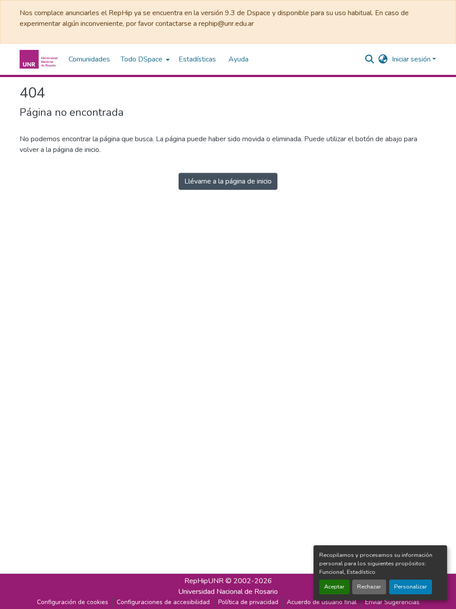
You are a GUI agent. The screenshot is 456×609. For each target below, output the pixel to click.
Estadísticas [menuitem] (197, 59)
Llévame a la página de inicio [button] (228, 181)
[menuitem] (144, 59)
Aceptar (334, 587)
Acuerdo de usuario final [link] (322, 602)
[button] (40, 59)
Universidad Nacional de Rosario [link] (228, 592)
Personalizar (410, 587)
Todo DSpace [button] (142, 59)
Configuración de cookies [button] (72, 602)
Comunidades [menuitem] (89, 59)
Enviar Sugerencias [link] (392, 602)
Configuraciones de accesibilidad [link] (163, 602)
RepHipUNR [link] (204, 581)
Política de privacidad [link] (248, 602)
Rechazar (369, 587)
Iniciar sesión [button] (412, 59)
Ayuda (238, 59)
